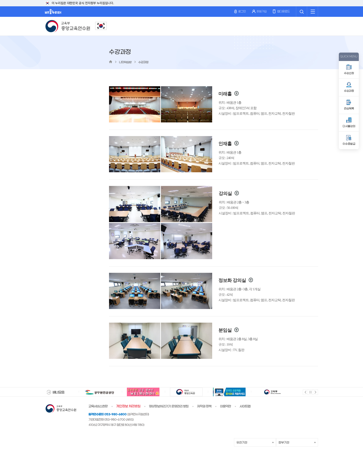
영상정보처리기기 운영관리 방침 (168, 406)
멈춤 (310, 392)
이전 (305, 392)
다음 (315, 392)
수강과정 (143, 62)
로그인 (242, 11)
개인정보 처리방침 (128, 406)
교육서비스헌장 (98, 406)
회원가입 (261, 11)
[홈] (110, 61)
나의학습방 (125, 62)
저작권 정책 (204, 406)
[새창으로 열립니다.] (101, 26)
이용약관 (225, 406)
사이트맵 (244, 406)
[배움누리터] (53, 11)
